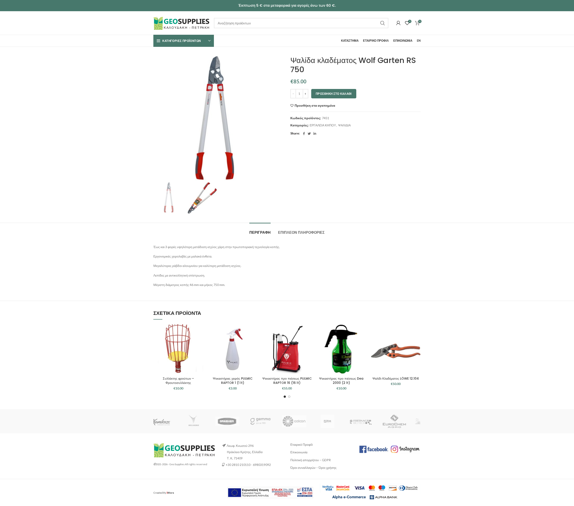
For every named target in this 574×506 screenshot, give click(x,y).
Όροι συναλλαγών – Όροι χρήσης (313, 467)
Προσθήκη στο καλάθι (334, 93)
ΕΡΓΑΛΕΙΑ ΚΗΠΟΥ (323, 125)
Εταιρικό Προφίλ (301, 444)
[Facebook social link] (304, 133)
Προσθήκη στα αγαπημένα (315, 105)
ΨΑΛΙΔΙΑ (344, 125)
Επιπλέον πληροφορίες (301, 232)
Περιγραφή (260, 232)
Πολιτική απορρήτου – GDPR (310, 460)
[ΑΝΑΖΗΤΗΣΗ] (382, 23)
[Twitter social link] (309, 133)
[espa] (270, 492)
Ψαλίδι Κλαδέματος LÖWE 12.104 (395, 378)
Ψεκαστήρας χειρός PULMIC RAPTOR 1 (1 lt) (232, 380)
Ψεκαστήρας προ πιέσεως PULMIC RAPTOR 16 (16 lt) (287, 380)
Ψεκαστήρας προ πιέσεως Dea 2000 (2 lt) (341, 380)
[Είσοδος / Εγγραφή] (398, 23)
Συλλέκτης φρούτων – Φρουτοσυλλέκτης (178, 380)
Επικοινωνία (298, 452)
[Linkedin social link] (314, 133)
